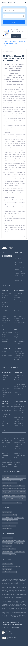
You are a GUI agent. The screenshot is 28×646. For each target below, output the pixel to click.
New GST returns (6, 320)
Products (11, 2)
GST (3, 314)
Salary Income (17, 382)
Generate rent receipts (20, 442)
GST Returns (5, 377)
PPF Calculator (18, 436)
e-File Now (16, 36)
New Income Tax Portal (20, 386)
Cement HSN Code (19, 353)
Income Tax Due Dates (20, 394)
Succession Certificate (20, 415)
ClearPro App (5, 341)
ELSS (3, 412)
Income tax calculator (7, 436)
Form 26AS (16, 377)
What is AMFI (5, 423)
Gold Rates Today (6, 460)
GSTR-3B (4, 396)
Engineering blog (19, 267)
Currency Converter (7, 462)
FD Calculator (5, 457)
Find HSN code (18, 453)
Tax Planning (5, 295)
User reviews (18, 264)
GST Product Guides (20, 275)
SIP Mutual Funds (6, 414)
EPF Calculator (18, 462)
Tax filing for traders (7, 355)
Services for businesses (20, 341)
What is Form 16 (18, 379)
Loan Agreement (18, 412)
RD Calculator (5, 455)
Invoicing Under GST (7, 392)
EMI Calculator (5, 438)
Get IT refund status (19, 457)
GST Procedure (5, 379)
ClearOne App (17, 343)
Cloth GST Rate (18, 359)
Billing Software (18, 337)
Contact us (18, 258)
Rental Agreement (19, 423)
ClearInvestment (6, 297)
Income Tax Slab (18, 375)
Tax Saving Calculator (19, 455)
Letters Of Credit (18, 425)
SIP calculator (5, 444)
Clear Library (18, 269)
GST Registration (6, 375)
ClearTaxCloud (5, 339)
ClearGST (16, 314)
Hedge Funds (5, 416)
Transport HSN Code (19, 355)
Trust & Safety (18, 278)
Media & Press (18, 262)
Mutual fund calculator (7, 440)
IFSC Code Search (19, 440)
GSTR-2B (4, 394)
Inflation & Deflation (19, 410)
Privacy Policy (5, 627)
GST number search (19, 438)
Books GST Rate (18, 362)
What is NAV (5, 425)
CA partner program (7, 332)
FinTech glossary (19, 271)
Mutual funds (5, 306)
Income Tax (17, 297)
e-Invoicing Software (19, 318)
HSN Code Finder (18, 351)
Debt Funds (5, 419)
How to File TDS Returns (20, 384)
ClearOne (16, 334)
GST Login (4, 316)
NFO (3, 421)
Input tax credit (6, 324)
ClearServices (5, 300)
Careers (17, 260)
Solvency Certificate (19, 417)
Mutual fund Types (6, 410)
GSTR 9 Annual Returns (7, 386)
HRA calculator (5, 453)
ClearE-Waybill (18, 316)
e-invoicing (4, 322)
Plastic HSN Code (18, 357)
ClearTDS (16, 320)
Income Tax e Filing (6, 293)
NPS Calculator (18, 448)
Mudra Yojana (17, 408)
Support (4, 263)
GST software (5, 318)
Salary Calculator (18, 460)
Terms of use (15, 627)
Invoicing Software (19, 339)
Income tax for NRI (18, 302)
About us (17, 256)
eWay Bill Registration (19, 322)
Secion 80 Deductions (20, 299)
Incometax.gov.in (18, 388)
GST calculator (5, 447)
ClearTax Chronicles (20, 273)
